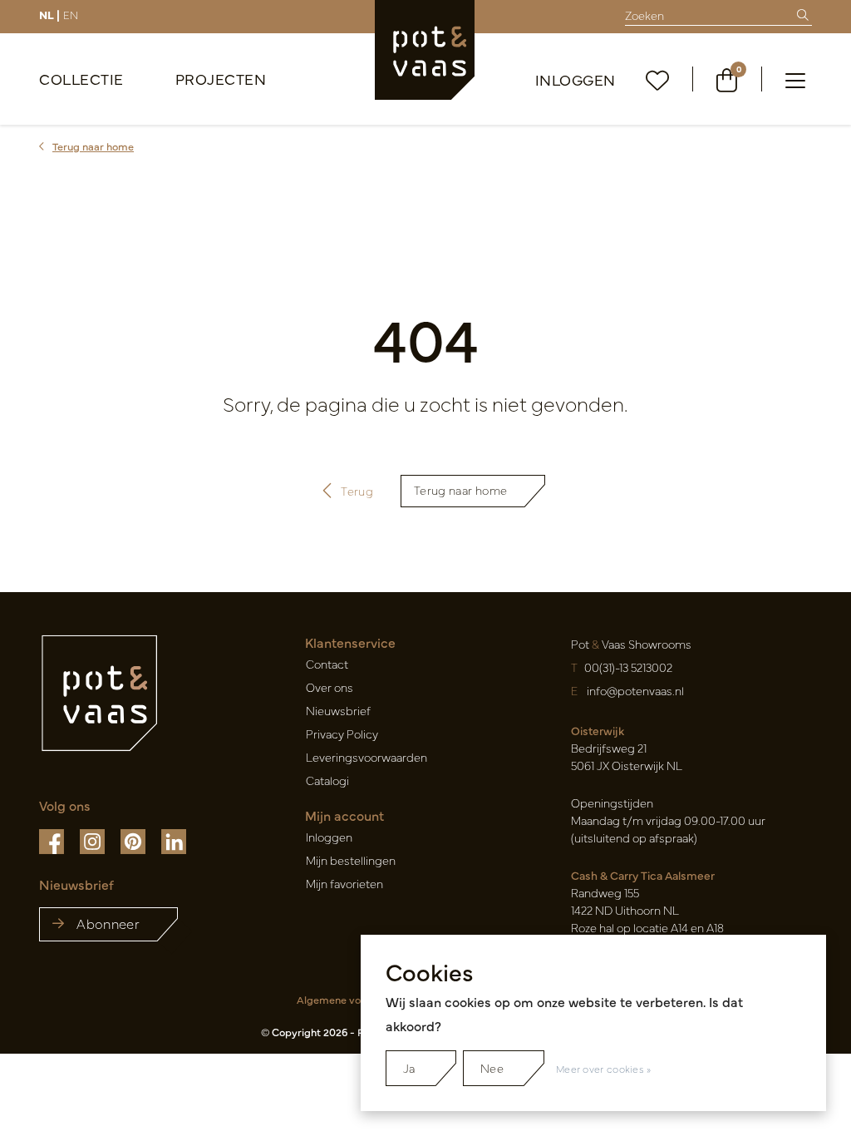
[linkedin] (173, 840)
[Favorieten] (657, 79)
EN (70, 14)
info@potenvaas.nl (635, 690)
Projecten (221, 78)
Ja (409, 1067)
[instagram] (93, 840)
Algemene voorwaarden (355, 999)
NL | (49, 14)
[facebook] (52, 840)
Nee (492, 1067)
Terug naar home (460, 490)
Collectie (81, 78)
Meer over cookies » (604, 1068)
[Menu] (795, 79)
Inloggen (575, 79)
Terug (358, 490)
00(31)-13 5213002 (628, 667)
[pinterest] (134, 840)
